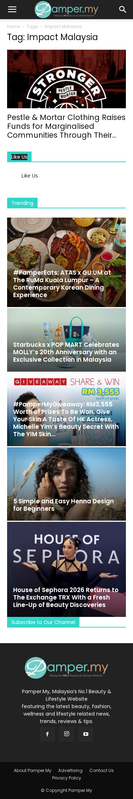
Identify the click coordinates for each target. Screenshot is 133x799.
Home (13, 26)
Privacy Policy (66, 778)
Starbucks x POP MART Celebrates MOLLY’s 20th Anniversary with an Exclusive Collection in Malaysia (66, 352)
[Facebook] (47, 734)
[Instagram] (67, 734)
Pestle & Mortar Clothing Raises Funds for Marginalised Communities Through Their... (66, 126)
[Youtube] (86, 734)
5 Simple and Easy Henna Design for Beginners (63, 505)
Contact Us (101, 770)
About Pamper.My (32, 770)
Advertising (70, 770)
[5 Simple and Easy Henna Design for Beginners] (66, 484)
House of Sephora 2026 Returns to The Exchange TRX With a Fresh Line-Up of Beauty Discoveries (65, 597)
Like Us (19, 157)
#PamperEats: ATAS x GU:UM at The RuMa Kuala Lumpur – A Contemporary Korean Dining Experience (62, 283)
